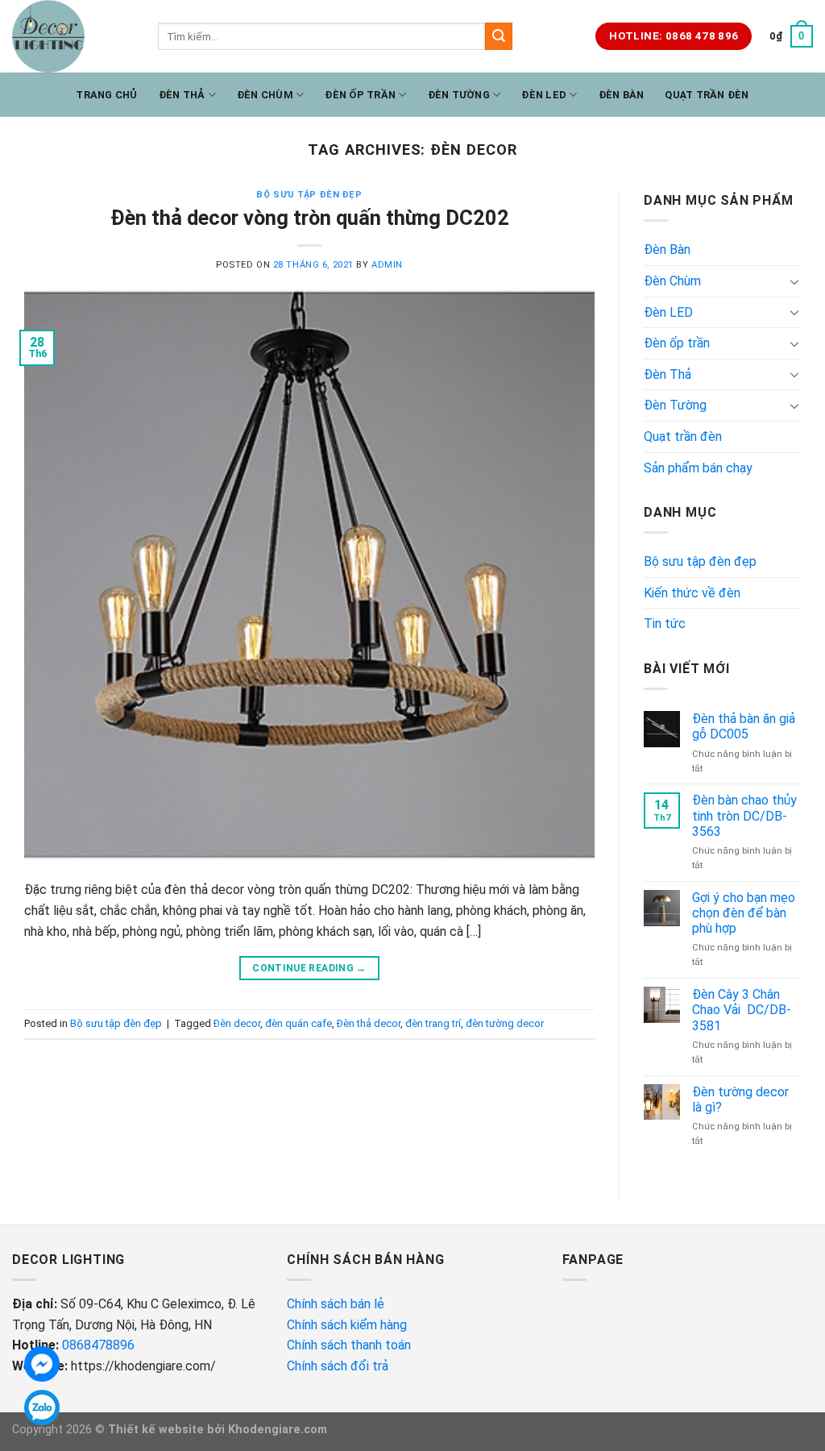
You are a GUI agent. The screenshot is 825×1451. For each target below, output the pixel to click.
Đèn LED (543, 95)
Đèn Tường (459, 95)
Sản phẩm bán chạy (698, 468)
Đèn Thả (182, 95)
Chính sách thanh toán (349, 1345)
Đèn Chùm (265, 95)
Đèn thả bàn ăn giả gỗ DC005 (743, 726)
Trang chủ (106, 95)
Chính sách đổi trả (339, 1366)
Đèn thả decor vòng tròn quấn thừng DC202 (309, 218)
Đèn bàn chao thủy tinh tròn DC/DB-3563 (744, 815)
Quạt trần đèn (706, 95)
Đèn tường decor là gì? (740, 1099)
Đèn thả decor (368, 1023)
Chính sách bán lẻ (335, 1304)
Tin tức (665, 623)
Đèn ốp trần (360, 95)
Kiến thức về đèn (692, 593)
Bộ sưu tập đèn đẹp (309, 194)
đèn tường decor (505, 1023)
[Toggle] (794, 281)
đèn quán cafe (298, 1023)
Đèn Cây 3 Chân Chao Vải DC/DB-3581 (741, 1010)
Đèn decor (237, 1023)
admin (387, 265)
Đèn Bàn (622, 95)
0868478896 (98, 1345)
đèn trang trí (433, 1023)
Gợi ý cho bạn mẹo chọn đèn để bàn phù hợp (743, 913)
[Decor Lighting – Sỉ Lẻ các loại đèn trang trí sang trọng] (73, 36)
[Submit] (498, 36)
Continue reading (309, 968)
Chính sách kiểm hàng (348, 1325)
